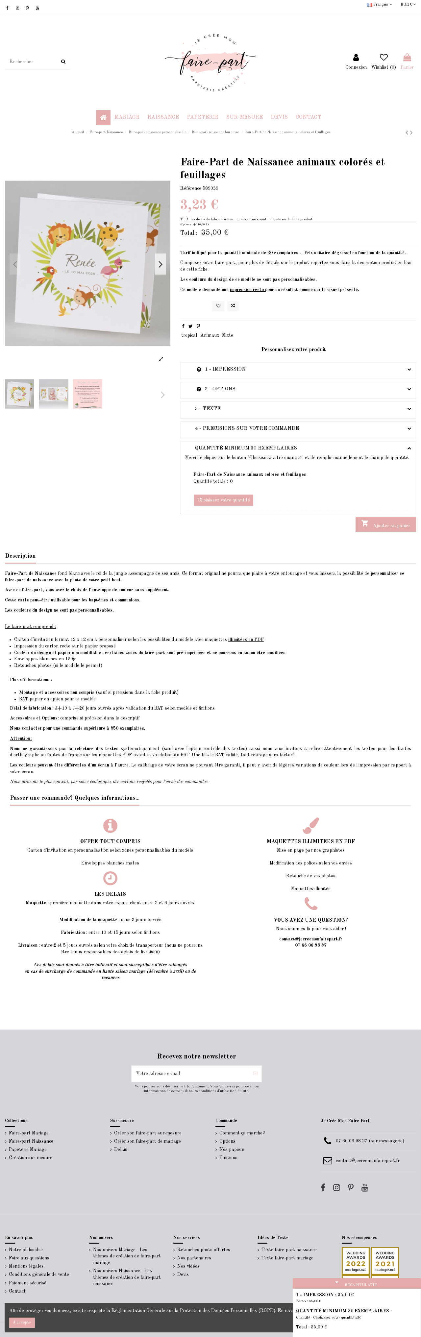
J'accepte (22, 1322)
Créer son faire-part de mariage (147, 1141)
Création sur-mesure (30, 1157)
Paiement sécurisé (27, 1283)
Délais (120, 1149)
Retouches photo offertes (203, 1250)
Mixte (227, 335)
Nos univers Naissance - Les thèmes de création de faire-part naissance (127, 1277)
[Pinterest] (198, 326)
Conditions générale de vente (39, 1274)
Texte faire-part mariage (287, 1258)
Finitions (228, 1157)
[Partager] (183, 326)
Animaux (209, 335)
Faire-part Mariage (29, 1133)
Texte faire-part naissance (289, 1250)
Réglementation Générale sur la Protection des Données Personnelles (184, 1310)
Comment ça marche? (242, 1133)
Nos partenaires (194, 1258)
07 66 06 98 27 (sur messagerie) (370, 1141)
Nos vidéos (188, 1266)
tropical (189, 335)
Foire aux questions (29, 1258)
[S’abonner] (255, 1074)
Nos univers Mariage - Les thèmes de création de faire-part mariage (127, 1256)
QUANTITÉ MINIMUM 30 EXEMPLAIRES (241, 448)
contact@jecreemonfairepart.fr (368, 1160)
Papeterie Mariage (28, 1149)
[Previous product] (408, 133)
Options (227, 1141)
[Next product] (411, 133)
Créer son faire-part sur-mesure (148, 1133)
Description (20, 556)
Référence (190, 188)
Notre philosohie (26, 1250)
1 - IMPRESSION (215, 369)
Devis (183, 1274)
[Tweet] (190, 326)
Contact (17, 1291)
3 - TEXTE (203, 408)
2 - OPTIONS (210, 389)
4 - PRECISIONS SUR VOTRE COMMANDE (242, 428)
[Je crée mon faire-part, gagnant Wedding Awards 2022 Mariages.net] (356, 1260)
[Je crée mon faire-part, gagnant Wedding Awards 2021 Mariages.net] (384, 1260)
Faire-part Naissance (31, 1141)
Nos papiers (231, 1149)
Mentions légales (26, 1266)
